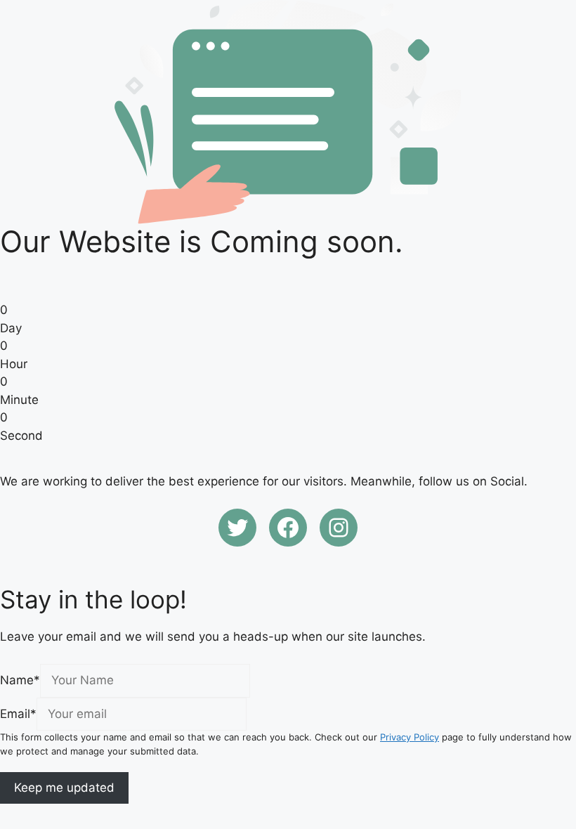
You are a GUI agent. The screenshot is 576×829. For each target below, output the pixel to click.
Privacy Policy (409, 737)
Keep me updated (64, 788)
